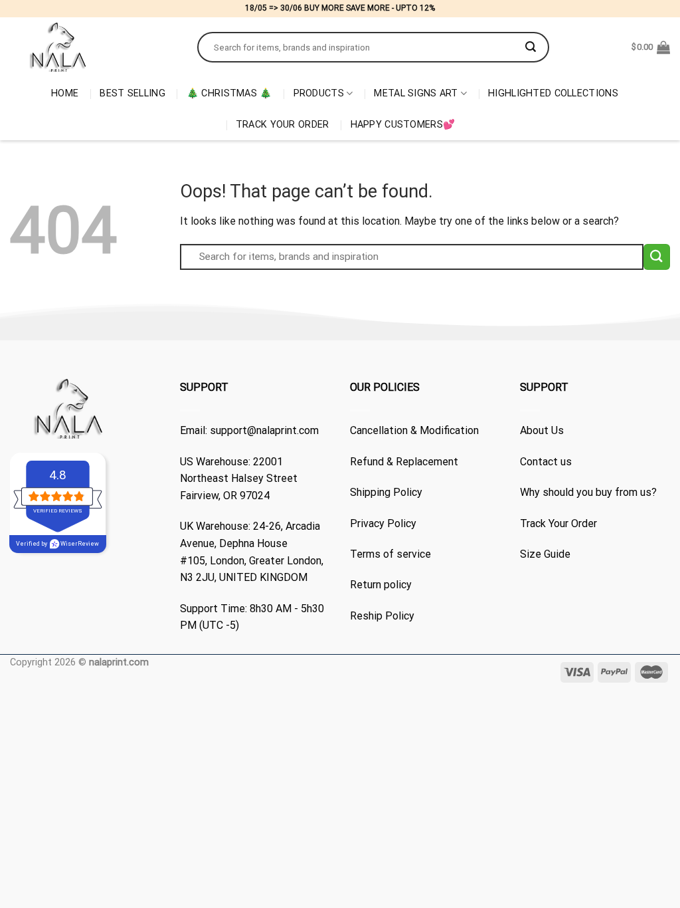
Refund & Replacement (404, 461)
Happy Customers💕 (403, 124)
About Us (542, 430)
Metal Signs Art (416, 93)
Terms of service (390, 554)
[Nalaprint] (93, 47)
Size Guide (545, 554)
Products (319, 93)
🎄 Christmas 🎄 (229, 93)
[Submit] (530, 47)
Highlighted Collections (553, 93)
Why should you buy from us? (588, 492)
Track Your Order (282, 124)
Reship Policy (382, 616)
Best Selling (132, 93)
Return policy (381, 584)
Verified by (57, 543)
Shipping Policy (386, 492)
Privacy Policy (383, 523)
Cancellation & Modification (414, 430)
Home (64, 93)
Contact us (546, 461)
